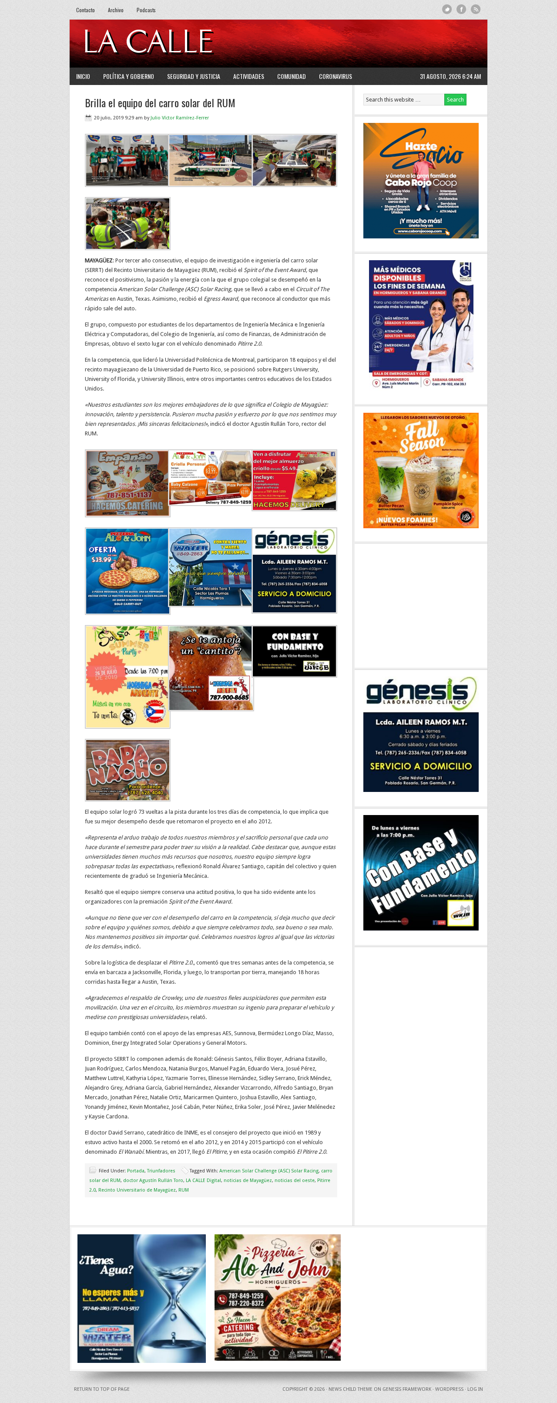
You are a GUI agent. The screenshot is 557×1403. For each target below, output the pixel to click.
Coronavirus (335, 76)
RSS (476, 9)
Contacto (85, 10)
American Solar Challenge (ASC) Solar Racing (269, 1171)
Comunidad (291, 76)
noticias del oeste (295, 1180)
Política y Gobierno (128, 76)
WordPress (449, 1389)
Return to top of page (102, 1389)
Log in (475, 1389)
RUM (183, 1190)
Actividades (248, 76)
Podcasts (146, 10)
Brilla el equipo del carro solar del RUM (160, 102)
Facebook (461, 9)
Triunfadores (161, 1171)
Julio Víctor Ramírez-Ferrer (180, 118)
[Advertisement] (374, 44)
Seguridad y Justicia (193, 76)
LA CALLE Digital (171, 44)
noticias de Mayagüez (248, 1180)
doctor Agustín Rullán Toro (153, 1180)
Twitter (447, 9)
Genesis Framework (407, 1389)
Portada (135, 1171)
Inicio (83, 76)
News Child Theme (350, 1389)
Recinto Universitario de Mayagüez (137, 1190)
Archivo (116, 10)
